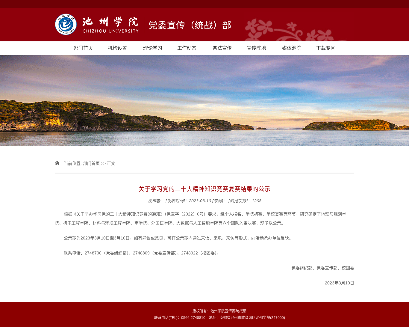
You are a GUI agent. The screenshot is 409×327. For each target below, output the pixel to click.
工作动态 (186, 48)
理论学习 (152, 48)
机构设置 (117, 48)
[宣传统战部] (204, 24)
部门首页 (83, 48)
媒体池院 (291, 48)
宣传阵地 (256, 48)
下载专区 (325, 48)
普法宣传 (222, 48)
